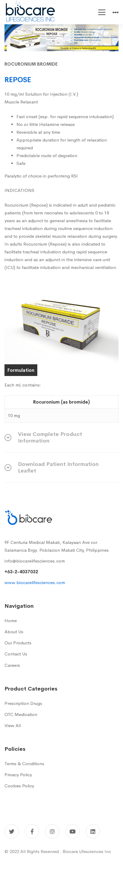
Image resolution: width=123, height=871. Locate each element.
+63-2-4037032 (21, 571)
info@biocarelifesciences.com (34, 561)
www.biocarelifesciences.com (34, 582)
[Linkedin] (93, 831)
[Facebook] (32, 831)
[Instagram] (52, 831)
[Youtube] (72, 831)
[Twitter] (11, 831)
